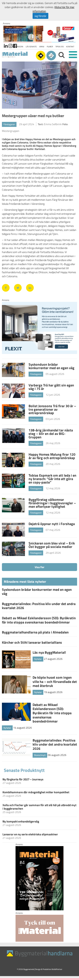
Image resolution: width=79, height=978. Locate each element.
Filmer (50, 46)
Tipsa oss (59, 46)
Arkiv (41, 46)
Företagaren (9, 124)
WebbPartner (57, 969)
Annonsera (17, 46)
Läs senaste (31, 46)
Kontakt (70, 46)
